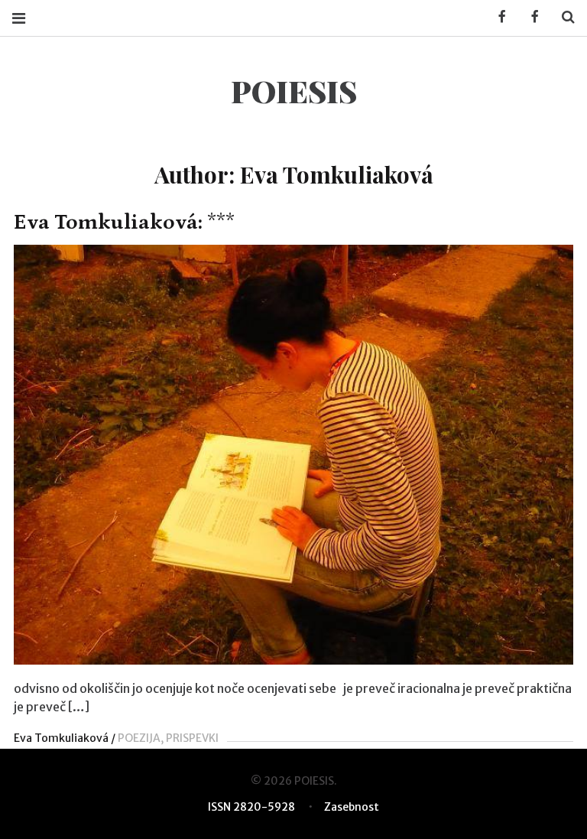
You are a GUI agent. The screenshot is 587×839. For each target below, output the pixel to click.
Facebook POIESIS (529, 17)
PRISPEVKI (192, 738)
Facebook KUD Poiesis (497, 17)
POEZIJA (139, 738)
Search (562, 17)
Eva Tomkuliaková (61, 738)
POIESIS (294, 90)
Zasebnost (351, 807)
